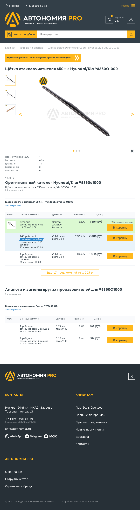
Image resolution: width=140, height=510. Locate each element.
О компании (13, 471)
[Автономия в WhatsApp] (13, 436)
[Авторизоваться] (131, 19)
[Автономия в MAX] (50, 436)
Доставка (82, 436)
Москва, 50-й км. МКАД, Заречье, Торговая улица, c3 (29, 409)
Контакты (14, 395)
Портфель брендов (89, 407)
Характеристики (13, 205)
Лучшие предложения (91, 422)
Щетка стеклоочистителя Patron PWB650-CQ (31, 306)
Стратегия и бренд (18, 486)
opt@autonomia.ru (18, 428)
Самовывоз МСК (28, 215)
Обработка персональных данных (80, 501)
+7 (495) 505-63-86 (35, 6)
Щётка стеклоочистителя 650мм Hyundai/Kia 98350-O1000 (39, 202)
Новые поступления (90, 429)
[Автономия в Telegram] (33, 436)
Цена (98, 215)
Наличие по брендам (91, 414)
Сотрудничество (16, 479)
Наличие (78, 215)
